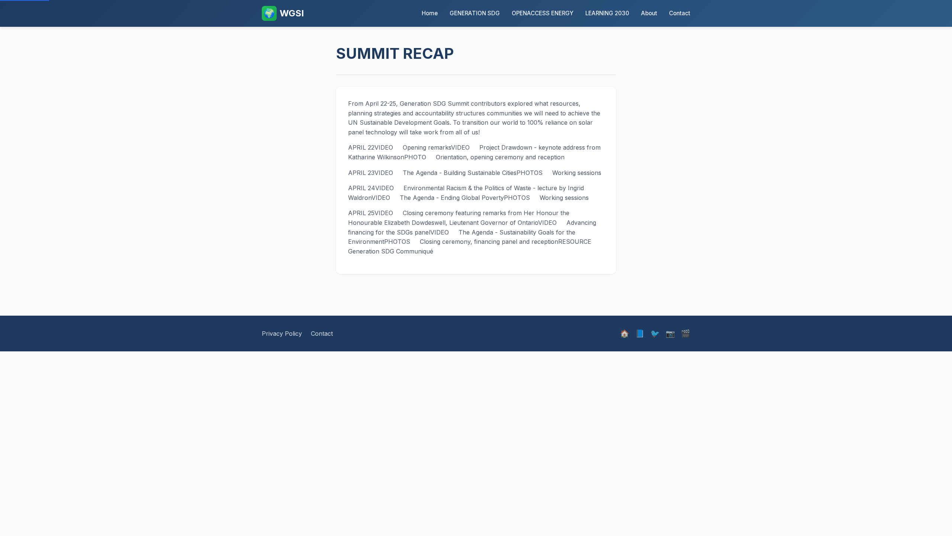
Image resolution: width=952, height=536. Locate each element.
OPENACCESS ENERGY (542, 13)
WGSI (284, 13)
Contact (679, 13)
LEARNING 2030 (607, 13)
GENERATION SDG (475, 13)
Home (430, 13)
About (649, 13)
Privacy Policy (282, 333)
